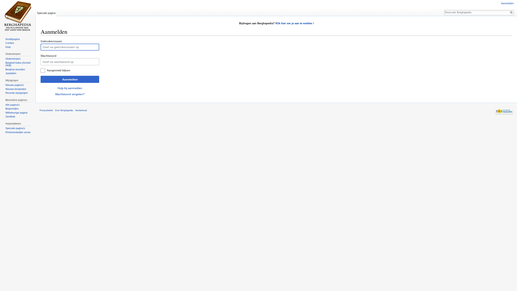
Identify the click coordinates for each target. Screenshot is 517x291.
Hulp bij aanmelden (70, 88)
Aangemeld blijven (58, 70)
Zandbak (10, 116)
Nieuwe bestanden (15, 89)
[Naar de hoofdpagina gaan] (18, 16)
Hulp (8, 47)
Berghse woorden (15, 69)
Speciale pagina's (15, 128)
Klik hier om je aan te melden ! (294, 23)
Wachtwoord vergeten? (70, 94)
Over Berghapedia (64, 110)
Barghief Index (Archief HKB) (17, 64)
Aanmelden (70, 79)
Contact (9, 43)
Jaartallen (10, 73)
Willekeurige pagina (16, 112)
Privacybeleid (46, 110)
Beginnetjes (12, 108)
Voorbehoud (81, 110)
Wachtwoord (48, 55)
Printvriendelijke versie (17, 132)
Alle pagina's (12, 104)
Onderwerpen (13, 58)
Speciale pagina (46, 13)
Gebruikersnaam (51, 41)
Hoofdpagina (12, 39)
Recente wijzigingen (16, 93)
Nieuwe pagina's (14, 85)
